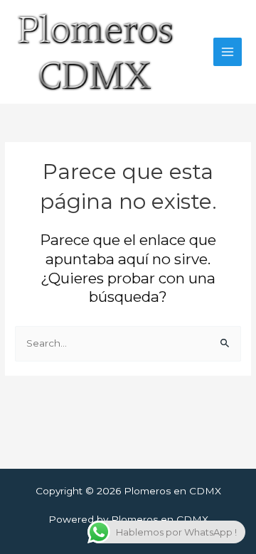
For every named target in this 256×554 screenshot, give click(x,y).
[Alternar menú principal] (227, 52)
